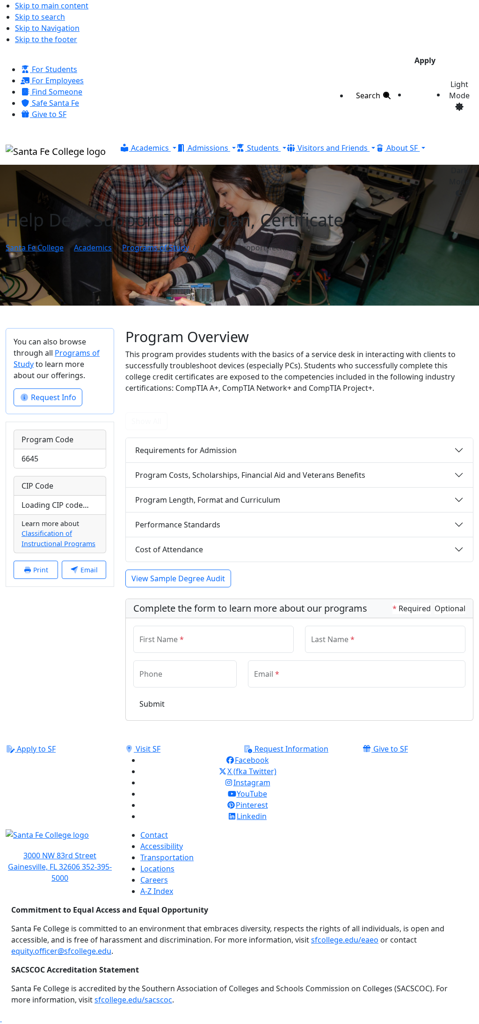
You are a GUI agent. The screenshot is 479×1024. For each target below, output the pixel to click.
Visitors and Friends (333, 148)
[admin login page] (1, 1018)
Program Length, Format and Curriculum (207, 500)
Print (39, 569)
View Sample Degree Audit (178, 578)
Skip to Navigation (47, 28)
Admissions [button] (208, 148)
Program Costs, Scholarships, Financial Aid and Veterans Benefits (250, 475)
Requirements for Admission (186, 450)
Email (88, 569)
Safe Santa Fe (54, 103)
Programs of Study (155, 247)
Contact (154, 835)
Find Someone (56, 92)
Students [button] (263, 148)
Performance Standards (177, 524)
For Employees (57, 80)
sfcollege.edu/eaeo (344, 940)
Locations (157, 868)
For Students (53, 69)
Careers (154, 880)
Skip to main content (51, 5)
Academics (93, 247)
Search (369, 95)
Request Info (52, 397)
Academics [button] (150, 148)
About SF (402, 148)
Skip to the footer (46, 39)
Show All (146, 421)
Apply (424, 60)
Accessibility (161, 846)
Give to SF (48, 114)
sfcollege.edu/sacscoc (133, 1000)
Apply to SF (35, 749)
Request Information (290, 749)
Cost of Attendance (169, 549)
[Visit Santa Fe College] (60, 839)
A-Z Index (156, 891)
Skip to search (40, 17)
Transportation (167, 857)
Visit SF (147, 749)
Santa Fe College (35, 247)
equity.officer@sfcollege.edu (61, 951)
